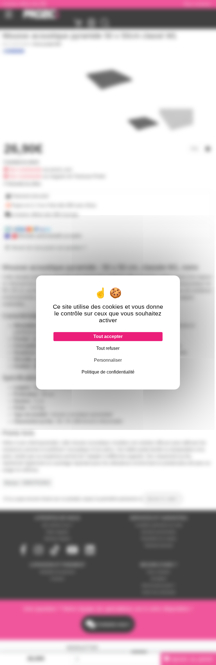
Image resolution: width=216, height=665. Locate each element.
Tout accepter (108, 336)
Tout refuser (108, 348)
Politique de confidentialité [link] (108, 372)
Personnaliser (108, 360)
